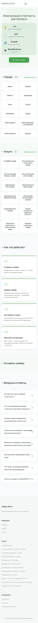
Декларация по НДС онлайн (11, 564)
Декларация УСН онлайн (10, 560)
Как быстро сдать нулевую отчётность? (14, 395)
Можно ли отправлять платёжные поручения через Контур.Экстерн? (17, 444)
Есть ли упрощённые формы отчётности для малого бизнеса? (17, 407)
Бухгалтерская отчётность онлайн (13, 549)
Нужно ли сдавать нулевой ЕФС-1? (17, 479)
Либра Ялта (8, 4)
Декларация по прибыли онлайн (12, 567)
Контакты (5, 603)
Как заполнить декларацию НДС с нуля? (17, 456)
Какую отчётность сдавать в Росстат (15, 578)
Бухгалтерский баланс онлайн (12, 553)
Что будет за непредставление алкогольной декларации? (16, 468)
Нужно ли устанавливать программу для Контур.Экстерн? (18, 431)
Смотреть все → (30, 77)
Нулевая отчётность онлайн (11, 586)
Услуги (4, 532)
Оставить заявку (19, 60)
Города (4, 528)
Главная (4, 525)
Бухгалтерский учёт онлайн (11, 556)
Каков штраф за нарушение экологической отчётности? (15, 419)
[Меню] (25, 3)
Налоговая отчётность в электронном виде (17, 582)
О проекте (5, 599)
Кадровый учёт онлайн (9, 575)
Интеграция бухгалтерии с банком (13, 571)
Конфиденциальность (9, 606)
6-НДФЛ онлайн (7, 545)
